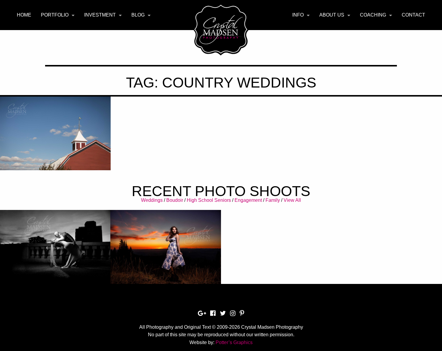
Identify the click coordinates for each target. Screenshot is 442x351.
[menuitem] (24, 15)
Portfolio (55, 14)
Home (24, 14)
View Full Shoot (55, 244)
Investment (100, 14)
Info (298, 14)
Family (273, 200)
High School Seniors (209, 200)
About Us (331, 14)
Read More (55, 152)
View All (292, 200)
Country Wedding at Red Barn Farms (55, 133)
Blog (138, 14)
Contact (413, 14)
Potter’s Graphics (234, 342)
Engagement (248, 200)
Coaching (373, 14)
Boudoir (174, 200)
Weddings (152, 200)
